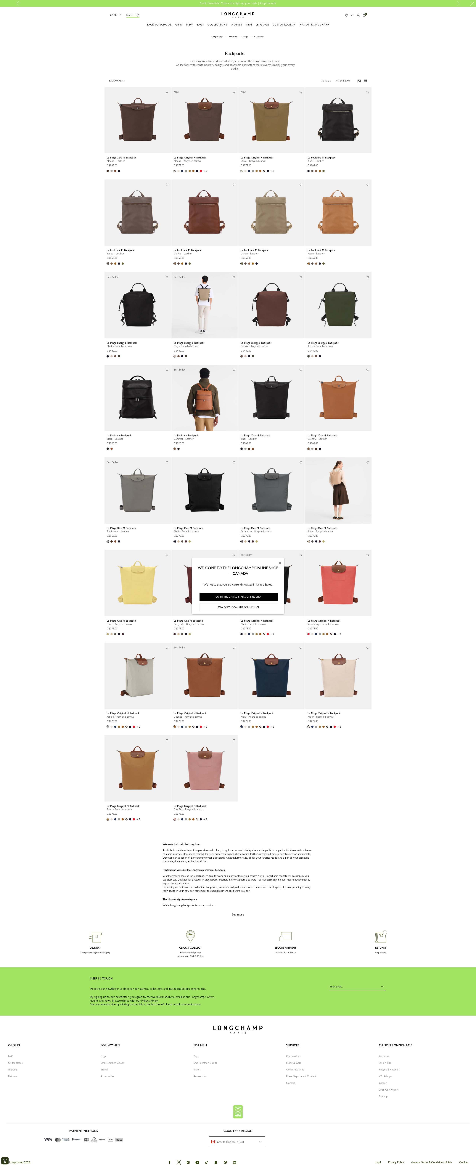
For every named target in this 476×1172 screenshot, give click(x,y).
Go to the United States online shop (239, 597)
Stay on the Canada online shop (239, 607)
